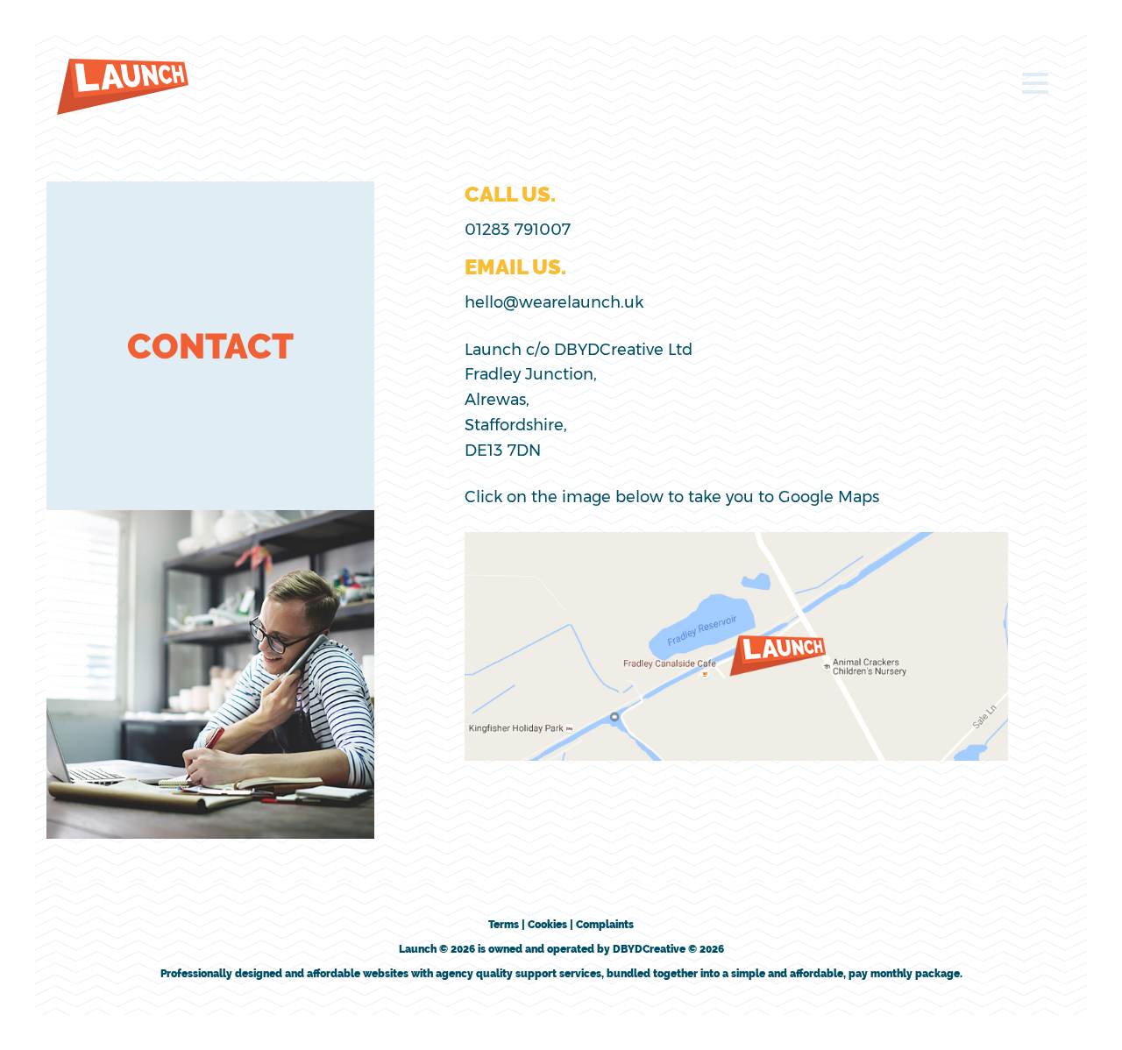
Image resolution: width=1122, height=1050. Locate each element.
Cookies (547, 925)
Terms (503, 925)
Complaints (605, 925)
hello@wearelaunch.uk (554, 302)
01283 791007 (518, 229)
